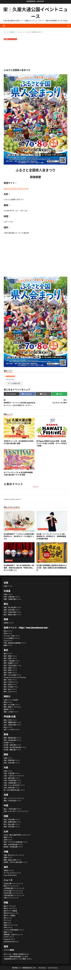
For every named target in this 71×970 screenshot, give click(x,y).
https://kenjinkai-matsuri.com (15, 188)
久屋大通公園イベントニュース (14, 895)
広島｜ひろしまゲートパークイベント (16, 811)
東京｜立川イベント (10, 692)
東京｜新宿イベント (10, 670)
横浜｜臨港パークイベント (12, 707)
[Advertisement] (35, 54)
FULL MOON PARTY (10, 875)
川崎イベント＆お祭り (11, 700)
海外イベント (8, 918)
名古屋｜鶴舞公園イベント (12, 750)
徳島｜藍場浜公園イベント (12, 822)
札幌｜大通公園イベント (12, 597)
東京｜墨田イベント (10, 656)
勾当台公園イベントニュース (13, 884)
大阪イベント (8, 771)
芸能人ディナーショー (11, 925)
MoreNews (42, 968)
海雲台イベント (9, 870)
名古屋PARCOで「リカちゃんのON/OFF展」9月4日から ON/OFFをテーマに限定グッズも (19, 536)
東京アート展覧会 (9, 916)
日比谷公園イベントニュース (13, 893)
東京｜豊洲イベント (10, 684)
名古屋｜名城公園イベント (12, 745)
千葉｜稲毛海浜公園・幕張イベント (15, 643)
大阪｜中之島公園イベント (12, 780)
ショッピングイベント (19, 529)
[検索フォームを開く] (68, 25)
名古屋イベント (9, 743)
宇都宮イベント (9, 623)
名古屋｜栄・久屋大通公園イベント (15, 747)
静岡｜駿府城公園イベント (12, 738)
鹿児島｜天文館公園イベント (13, 847)
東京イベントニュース (11, 886)
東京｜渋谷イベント (10, 680)
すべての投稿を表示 (14, 383)
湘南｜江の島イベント (11, 712)
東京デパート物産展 (10, 911)
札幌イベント (8, 594)
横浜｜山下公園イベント (12, 705)
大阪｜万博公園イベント (12, 773)
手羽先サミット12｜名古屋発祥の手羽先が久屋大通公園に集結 (18, 442)
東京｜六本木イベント (11, 682)
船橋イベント (8, 645)
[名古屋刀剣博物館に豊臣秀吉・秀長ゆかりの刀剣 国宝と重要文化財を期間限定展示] (51, 552)
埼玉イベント (8, 631)
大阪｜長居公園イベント (12, 788)
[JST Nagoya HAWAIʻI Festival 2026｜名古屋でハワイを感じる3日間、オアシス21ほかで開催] (51, 428)
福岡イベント (8, 837)
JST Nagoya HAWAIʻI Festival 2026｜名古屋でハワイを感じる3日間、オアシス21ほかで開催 (51, 443)
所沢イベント (8, 633)
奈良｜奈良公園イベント (12, 763)
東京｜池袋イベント (10, 668)
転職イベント (8, 932)
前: (19, 402)
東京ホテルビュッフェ (11, 913)
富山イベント (8, 727)
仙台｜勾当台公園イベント (12, 612)
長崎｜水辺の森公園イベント (13, 844)
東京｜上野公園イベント (12, 661)
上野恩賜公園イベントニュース (14, 888)
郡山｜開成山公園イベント (12, 615)
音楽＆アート (9, 529)
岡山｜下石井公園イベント (12, 809)
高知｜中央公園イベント (12, 827)
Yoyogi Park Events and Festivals (15, 677)
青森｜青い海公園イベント (12, 607)
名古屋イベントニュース (10, 39)
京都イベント (8, 758)
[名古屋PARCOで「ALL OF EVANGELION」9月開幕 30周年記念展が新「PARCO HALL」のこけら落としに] (19, 552)
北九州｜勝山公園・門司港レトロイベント (17, 835)
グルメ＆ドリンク (23, 436)
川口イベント (8, 641)
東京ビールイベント (10, 908)
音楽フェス (7, 923)
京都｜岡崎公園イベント (12, 760)
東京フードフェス (10, 906)
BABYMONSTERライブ (11, 942)
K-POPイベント (9, 937)
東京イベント (8, 654)
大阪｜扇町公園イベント (12, 778)
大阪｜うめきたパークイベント (14, 776)
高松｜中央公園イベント (12, 819)
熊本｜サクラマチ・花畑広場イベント (16, 842)
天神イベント (8, 840)
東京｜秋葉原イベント (11, 663)
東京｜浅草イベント (10, 658)
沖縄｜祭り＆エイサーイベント (14, 855)
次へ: (59, 401)
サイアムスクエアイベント (12, 873)
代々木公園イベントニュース (13, 891)
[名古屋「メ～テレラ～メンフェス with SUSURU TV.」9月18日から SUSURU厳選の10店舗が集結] (51, 521)
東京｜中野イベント (10, 673)
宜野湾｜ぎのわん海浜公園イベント (15, 862)
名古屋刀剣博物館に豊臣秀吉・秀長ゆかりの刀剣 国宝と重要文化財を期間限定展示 (51, 567)
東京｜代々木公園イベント (12, 675)
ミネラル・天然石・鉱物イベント (14, 930)
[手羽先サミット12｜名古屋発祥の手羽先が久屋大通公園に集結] (19, 428)
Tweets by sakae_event (12, 499)
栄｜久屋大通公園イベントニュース (35, 12)
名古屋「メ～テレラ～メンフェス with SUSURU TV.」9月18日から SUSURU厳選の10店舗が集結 (51, 536)
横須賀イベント (9, 709)
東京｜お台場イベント (11, 687)
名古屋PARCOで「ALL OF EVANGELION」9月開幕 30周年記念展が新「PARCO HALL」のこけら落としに (19, 567)
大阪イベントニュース (11, 898)
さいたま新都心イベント (12, 638)
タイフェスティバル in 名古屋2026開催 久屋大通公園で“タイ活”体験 (18, 473)
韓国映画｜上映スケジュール (13, 935)
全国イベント (8, 586)
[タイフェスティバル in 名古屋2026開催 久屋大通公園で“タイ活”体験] (19, 459)
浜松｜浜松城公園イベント (12, 740)
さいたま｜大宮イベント (12, 636)
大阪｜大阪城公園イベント (12, 783)
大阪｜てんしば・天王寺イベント (14, 785)
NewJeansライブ (9, 939)
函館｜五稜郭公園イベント (12, 599)
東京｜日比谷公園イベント (12, 665)
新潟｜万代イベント (10, 720)
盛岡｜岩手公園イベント (12, 610)
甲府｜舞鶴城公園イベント (12, 722)
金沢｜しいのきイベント (12, 729)
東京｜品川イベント (10, 689)
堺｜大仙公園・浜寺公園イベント (14, 790)
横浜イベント (8, 702)
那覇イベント (8, 857)
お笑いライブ (8, 927)
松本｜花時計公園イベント (12, 725)
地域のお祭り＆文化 (57, 436)
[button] (4, 26)
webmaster (10, 376)
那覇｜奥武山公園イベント (12, 860)
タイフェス (7, 920)
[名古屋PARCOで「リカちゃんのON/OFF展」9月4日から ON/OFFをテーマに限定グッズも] (19, 521)
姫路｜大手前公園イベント (12, 801)
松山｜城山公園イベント (12, 824)
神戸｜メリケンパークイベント (14, 798)
